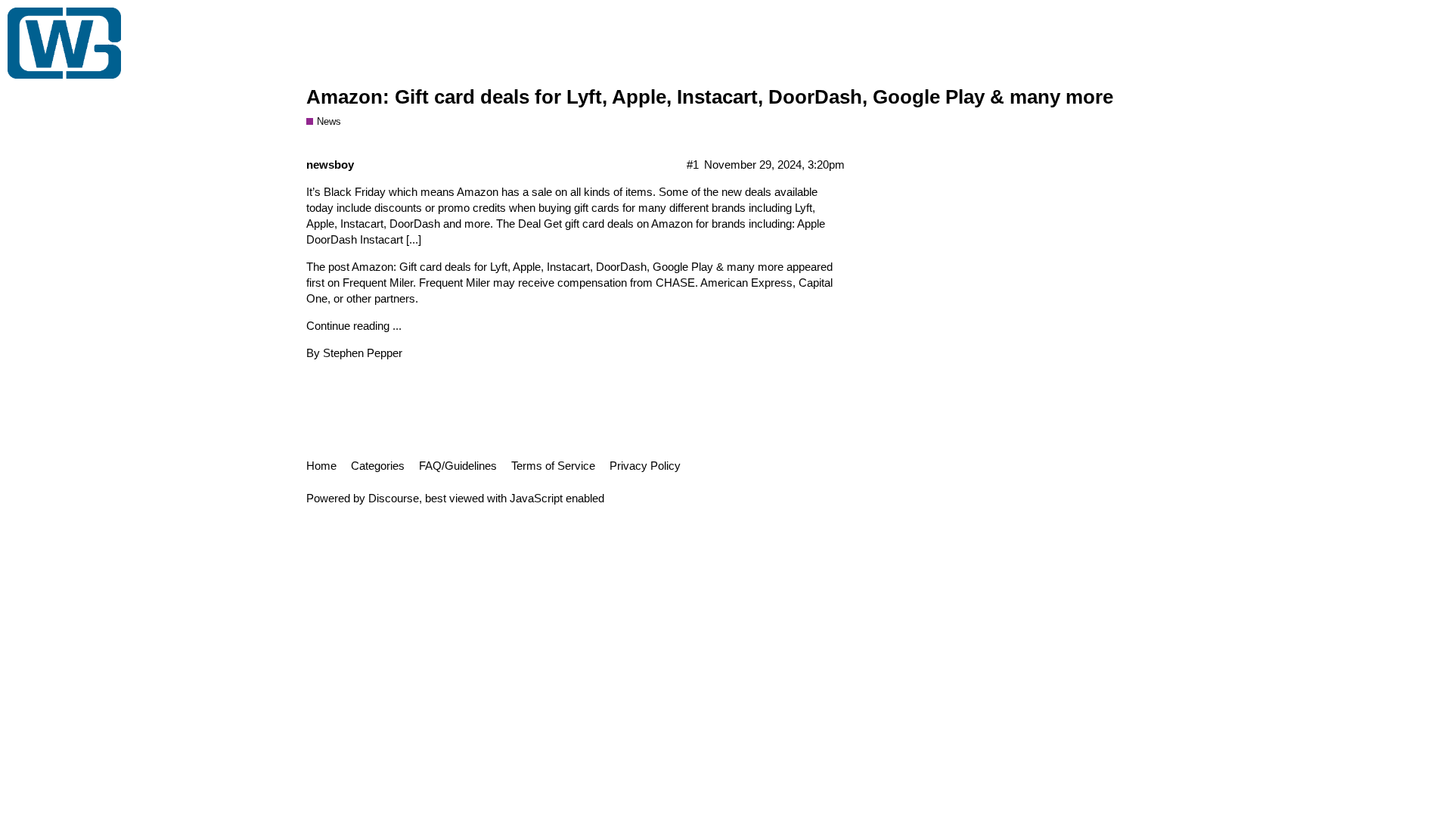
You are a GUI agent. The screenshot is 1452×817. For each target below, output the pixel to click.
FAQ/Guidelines (458, 465)
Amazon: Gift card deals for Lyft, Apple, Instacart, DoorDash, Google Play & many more (709, 96)
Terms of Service (553, 465)
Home (321, 465)
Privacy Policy (645, 465)
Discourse (393, 498)
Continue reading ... (354, 325)
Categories (378, 465)
